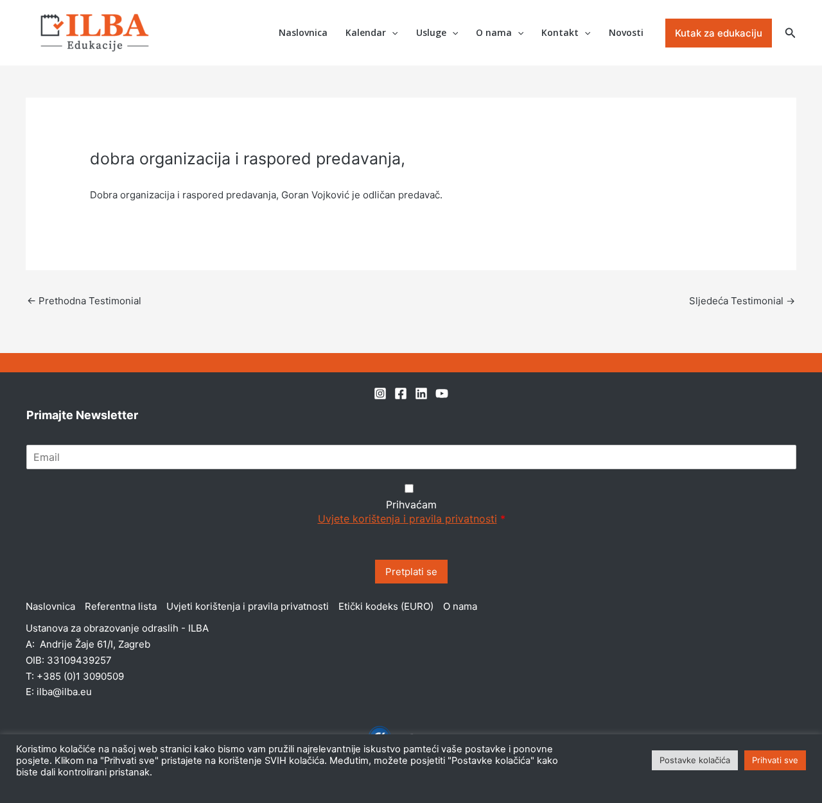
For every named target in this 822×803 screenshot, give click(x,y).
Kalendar (365, 32)
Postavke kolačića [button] (695, 760)
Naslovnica (303, 32)
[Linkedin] (421, 393)
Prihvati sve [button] (775, 760)
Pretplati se (411, 572)
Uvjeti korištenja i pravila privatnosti (247, 606)
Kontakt (560, 32)
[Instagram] (380, 393)
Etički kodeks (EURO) (385, 606)
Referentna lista (121, 606)
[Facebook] (400, 393)
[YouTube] (441, 393)
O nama (494, 32)
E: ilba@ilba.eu (59, 692)
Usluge (431, 32)
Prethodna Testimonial (84, 301)
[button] (392, 33)
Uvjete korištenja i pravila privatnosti (407, 518)
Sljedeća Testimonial (742, 301)
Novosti (626, 32)
